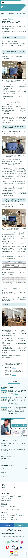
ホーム (2, 12)
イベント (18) (4, 476)
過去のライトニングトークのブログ (12, 31)
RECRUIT (7, 525)
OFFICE (3, 498)
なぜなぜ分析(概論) (17, 188)
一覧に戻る (14, 382)
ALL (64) (3, 468)
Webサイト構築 (4, 509)
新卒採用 (21, 515)
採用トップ (3, 515)
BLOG (8, 487)
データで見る (4, 519)
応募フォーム (14, 519)
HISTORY (19, 496)
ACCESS (11, 496)
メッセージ (3, 517)
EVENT (15, 487)
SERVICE (3, 506)
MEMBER (10, 498)
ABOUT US (3, 496)
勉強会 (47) (3, 472)
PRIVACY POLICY (5, 500)
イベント (7, 12)
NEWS (2, 487)
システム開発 (12, 506)
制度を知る (12, 517)
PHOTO (3, 490)
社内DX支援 (15, 509)
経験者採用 (12, 515)
